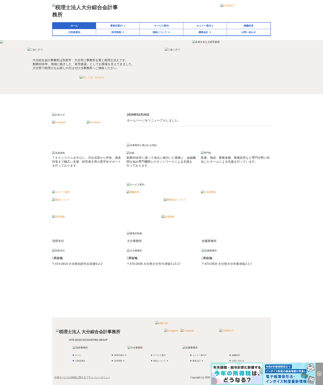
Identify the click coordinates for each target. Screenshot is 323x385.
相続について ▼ (161, 32)
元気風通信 (74, 32)
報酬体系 (248, 25)
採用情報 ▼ (117, 32)
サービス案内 (161, 25)
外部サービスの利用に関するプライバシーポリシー (82, 377)
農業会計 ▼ (205, 32)
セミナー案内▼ (205, 25)
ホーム (74, 25)
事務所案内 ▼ (118, 25)
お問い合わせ (248, 32)
